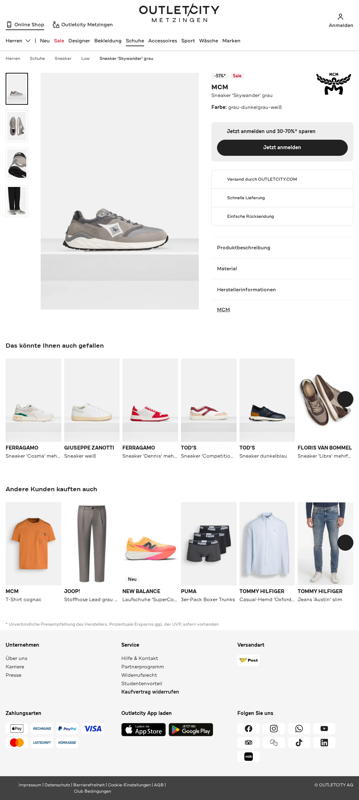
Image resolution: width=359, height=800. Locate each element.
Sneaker (63, 58)
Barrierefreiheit (89, 785)
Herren (13, 58)
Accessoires (162, 40)
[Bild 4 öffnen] (17, 201)
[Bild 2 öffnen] (17, 126)
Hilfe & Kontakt (139, 658)
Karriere (15, 666)
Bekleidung (108, 40)
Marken (231, 40)
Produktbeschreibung (243, 247)
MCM (219, 87)
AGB (159, 785)
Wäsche (208, 40)
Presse (13, 675)
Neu (45, 40)
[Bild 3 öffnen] (17, 164)
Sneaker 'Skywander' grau (126, 58)
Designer (79, 40)
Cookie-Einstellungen (129, 785)
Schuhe (135, 40)
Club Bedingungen (92, 791)
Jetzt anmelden (282, 147)
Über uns (16, 658)
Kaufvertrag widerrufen (150, 692)
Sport (188, 40)
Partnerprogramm (142, 666)
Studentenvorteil (141, 683)
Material (227, 268)
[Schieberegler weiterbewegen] (345, 399)
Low (85, 58)
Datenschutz (57, 785)
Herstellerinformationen (246, 289)
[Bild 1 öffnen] (17, 89)
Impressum (30, 785)
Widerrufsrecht (139, 675)
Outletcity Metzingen (179, 14)
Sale (59, 40)
